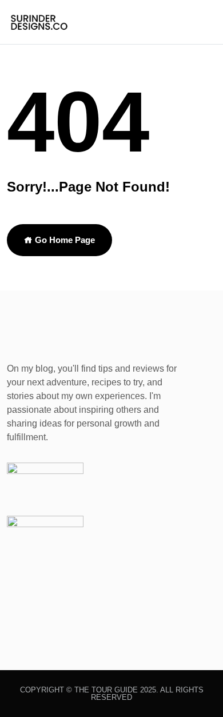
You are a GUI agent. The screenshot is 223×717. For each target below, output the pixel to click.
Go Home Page (64, 240)
